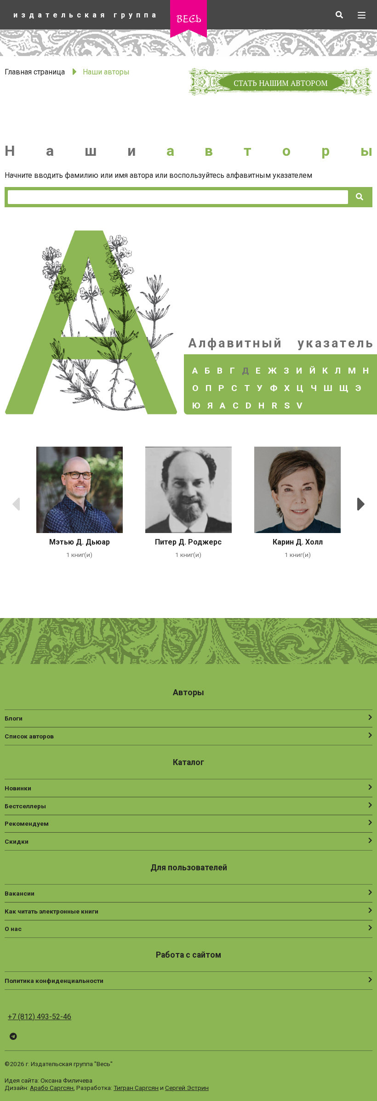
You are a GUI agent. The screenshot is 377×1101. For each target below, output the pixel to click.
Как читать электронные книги (51, 911)
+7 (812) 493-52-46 (39, 1016)
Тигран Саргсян (136, 1087)
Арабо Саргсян (52, 1087)
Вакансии (19, 893)
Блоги (14, 718)
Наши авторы (106, 72)
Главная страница (35, 72)
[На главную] (188, 35)
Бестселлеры (25, 806)
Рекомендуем (27, 823)
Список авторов (29, 736)
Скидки (17, 841)
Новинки (18, 788)
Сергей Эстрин (187, 1087)
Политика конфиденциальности (54, 980)
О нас (13, 928)
